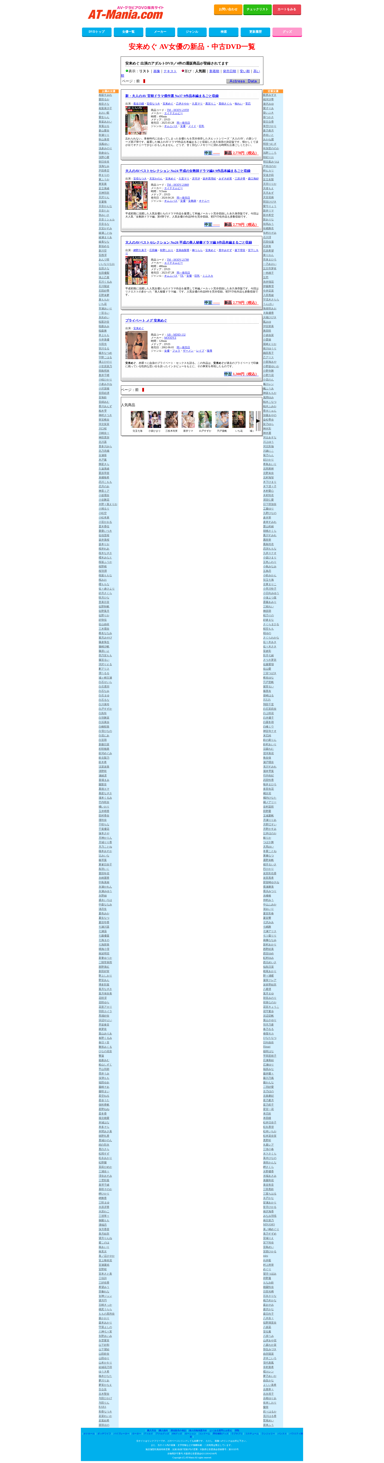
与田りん (104, 1402)
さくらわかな (271, 637)
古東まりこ (269, 584)
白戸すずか (105, 708)
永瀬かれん (105, 886)
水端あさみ (269, 1175)
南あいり (104, 1247)
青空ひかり (269, 126)
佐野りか (104, 615)
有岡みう (268, 224)
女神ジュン (105, 1296)
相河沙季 (268, 99)
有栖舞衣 (268, 228)
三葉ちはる (269, 1193)
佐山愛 (267, 668)
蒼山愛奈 (104, 130)
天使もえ (268, 188)
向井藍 (267, 1260)
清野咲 (103, 771)
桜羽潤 (103, 570)
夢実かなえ (105, 1384)
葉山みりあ (105, 1033)
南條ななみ (269, 940)
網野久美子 (140, 250)
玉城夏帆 (268, 815)
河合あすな (269, 437)
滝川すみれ (269, 766)
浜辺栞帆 (268, 1015)
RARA (102, 1407)
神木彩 (267, 428)
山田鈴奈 (104, 1353)
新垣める (104, 246)
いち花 (103, 304)
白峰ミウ (268, 726)
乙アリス (268, 357)
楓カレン (268, 384)
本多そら (104, 1126)
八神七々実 (105, 1331)
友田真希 (268, 877)
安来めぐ (168, 103)
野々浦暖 (268, 975)
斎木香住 (104, 526)
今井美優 (104, 339)
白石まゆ (104, 695)
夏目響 (267, 917)
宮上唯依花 (105, 1260)
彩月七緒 (268, 655)
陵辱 (209, 350)
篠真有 (267, 691)
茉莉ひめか (105, 1167)
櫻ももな (104, 584)
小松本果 (104, 517)
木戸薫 (103, 459)
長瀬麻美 (268, 886)
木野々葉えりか (108, 504)
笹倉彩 (267, 651)
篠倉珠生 (104, 642)
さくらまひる (271, 624)
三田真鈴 (268, 1189)
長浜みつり (269, 891)
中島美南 (104, 882)
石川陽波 (104, 286)
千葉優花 (104, 828)
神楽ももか (269, 393)
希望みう (104, 1287)
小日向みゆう (271, 593)
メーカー (160, 31)
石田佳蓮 (268, 241)
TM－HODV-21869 (178, 184)
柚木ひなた (105, 1376)
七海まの (104, 940)
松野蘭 (103, 1162)
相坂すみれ (105, 95)
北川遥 (103, 441)
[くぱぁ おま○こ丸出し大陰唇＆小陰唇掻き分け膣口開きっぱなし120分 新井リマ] (188, 427)
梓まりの (104, 175)
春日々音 (104, 1042)
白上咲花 (268, 713)
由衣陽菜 (268, 1353)
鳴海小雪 (104, 949)
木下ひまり (269, 482)
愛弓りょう (269, 206)
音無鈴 (103, 397)
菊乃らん (268, 455)
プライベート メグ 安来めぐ (146, 320)
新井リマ (268, 210)
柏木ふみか (269, 406)
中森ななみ (105, 904)
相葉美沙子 (105, 108)
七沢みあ (268, 922)
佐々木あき (269, 642)
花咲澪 (103, 998)
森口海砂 (253, 178)
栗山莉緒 (268, 526)
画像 (156, 71)
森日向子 (268, 1313)
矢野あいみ (105, 1336)
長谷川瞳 (138, 103)
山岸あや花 (269, 1340)
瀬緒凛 (103, 775)
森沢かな (268, 1309)
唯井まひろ (269, 784)
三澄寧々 (104, 1215)
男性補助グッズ (220, 1433)
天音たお (104, 210)
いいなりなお (107, 264)
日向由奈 (268, 1042)
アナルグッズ (162, 1433)
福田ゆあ (104, 1082)
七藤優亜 (104, 935)
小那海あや (269, 361)
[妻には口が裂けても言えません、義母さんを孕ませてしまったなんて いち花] (239, 427)
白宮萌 (103, 740)
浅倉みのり (105, 148)
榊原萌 (267, 611)
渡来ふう (268, 1425)
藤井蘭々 (268, 1073)
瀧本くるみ (105, 797)
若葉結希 (104, 1420)
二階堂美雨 (105, 962)
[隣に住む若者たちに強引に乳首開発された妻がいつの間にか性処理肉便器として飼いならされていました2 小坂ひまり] (154, 427)
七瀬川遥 (104, 926)
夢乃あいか (269, 1376)
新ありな (268, 219)
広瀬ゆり (268, 1064)
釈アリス (104, 668)
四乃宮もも (105, 655)
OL (182, 275)
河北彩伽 (268, 446)
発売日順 (229, 71)
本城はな (104, 1122)
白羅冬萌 (268, 722)
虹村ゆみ (268, 957)
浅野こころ (269, 152)
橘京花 (267, 793)
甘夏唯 (103, 201)
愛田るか (104, 99)
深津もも (104, 1078)
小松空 (103, 513)
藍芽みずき (269, 95)
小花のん (268, 379)
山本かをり (105, 1362)
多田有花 (268, 788)
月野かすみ (269, 828)
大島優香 (268, 312)
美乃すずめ (269, 1233)
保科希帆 (104, 1104)
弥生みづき (269, 1349)
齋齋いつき (105, 530)
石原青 (267, 246)
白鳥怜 (103, 713)
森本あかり (105, 1322)
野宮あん (104, 980)
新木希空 (268, 215)
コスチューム (252, 1433)
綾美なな (104, 241)
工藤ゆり (268, 508)
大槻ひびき (269, 317)
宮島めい (268, 1247)
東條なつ (268, 855)
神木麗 (267, 433)
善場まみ (104, 780)
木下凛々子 (269, 486)
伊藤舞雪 (268, 286)
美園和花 (268, 1180)
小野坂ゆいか (271, 366)
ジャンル (192, 31)
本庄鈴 (267, 1113)
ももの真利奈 (107, 1313)
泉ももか (104, 299)
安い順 (245, 71)
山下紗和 (104, 1344)
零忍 (248, 103)
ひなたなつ (269, 1038)
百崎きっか (105, 1304)
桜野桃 (103, 566)
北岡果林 (268, 468)
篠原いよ (104, 651)
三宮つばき (269, 673)
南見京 (103, 1251)
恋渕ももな (269, 548)
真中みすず (225, 250)
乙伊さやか (182, 103)
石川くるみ (105, 281)
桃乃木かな (269, 1300)
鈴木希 (103, 762)
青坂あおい (105, 121)
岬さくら (268, 1167)
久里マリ (197, 103)
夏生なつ (104, 917)
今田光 (103, 344)
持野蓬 (267, 1278)
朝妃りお (268, 157)
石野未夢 (104, 295)
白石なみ (104, 691)
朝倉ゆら (104, 152)
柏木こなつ (269, 401)
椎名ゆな (268, 677)
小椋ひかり (105, 379)
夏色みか (104, 913)
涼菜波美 (104, 766)
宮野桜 (103, 1269)
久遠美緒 (104, 468)
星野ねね (104, 1109)
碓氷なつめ (105, 353)
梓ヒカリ (268, 170)
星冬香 (103, 1113)
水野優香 (268, 1171)
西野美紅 (104, 966)
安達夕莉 (268, 175)
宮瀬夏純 (104, 1264)
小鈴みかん (269, 575)
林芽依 (103, 1029)
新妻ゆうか (105, 957)
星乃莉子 (268, 1104)
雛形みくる (105, 1046)
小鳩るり (104, 508)
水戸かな (268, 1198)
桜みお (103, 579)
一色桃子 (268, 272)
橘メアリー (269, 802)
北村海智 (268, 477)
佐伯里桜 (104, 535)
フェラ (176, 350)
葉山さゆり (269, 1020)
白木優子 (268, 717)
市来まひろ (269, 259)
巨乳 (201, 126)
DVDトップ (97, 31)
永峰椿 (267, 895)
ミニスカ (207, 275)
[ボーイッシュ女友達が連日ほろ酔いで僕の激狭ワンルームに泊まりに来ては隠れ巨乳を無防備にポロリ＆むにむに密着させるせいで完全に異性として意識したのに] (222, 427)
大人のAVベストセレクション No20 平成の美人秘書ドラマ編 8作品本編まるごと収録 (188, 242)
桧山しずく (105, 1064)
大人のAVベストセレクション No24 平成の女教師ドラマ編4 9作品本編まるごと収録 (187, 171)
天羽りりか (269, 183)
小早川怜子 (269, 588)
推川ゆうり (269, 348)
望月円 (103, 1300)
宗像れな (104, 1291)
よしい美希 (269, 1384)
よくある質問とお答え (221, 1430)
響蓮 (101, 1055)
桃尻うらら (105, 1309)
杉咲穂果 (104, 748)
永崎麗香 (104, 877)
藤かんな (268, 1082)
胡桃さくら (269, 530)
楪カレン (268, 1371)
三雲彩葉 (104, 1180)
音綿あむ (104, 401)
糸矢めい (104, 317)
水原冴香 (104, 1207)
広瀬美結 (268, 1060)
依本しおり (269, 1402)
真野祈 (267, 1140)
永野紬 (103, 895)
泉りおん (268, 255)
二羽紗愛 (268, 1086)
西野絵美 (268, 949)
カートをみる (287, 9)
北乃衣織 (104, 450)
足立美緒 (104, 188)
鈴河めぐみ (105, 753)
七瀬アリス (269, 931)
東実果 (103, 183)
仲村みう (268, 900)
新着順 (214, 71)
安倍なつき (153, 103)
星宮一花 (268, 1109)
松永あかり (105, 1158)
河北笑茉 (104, 424)
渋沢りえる (105, 664)
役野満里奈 (269, 1322)
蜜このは (104, 1242)
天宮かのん (156, 178)
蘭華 (265, 1407)
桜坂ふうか (105, 562)
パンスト (282, 1433)
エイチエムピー (173, 113)
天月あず (268, 192)
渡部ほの (104, 1425)
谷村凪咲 (268, 806)
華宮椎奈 (104, 419)
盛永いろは (105, 900)
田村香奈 (104, 815)
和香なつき (105, 1411)
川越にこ (268, 450)
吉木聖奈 (104, 1393)
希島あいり (269, 464)
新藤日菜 (104, 744)
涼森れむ (268, 748)
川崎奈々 (104, 433)
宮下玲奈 (268, 1242)
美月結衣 (104, 1233)
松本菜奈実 (269, 1135)
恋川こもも (105, 482)
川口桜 (103, 428)
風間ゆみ (268, 397)
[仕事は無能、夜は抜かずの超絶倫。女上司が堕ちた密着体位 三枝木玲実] (171, 427)
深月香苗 (104, 1229)
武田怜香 (268, 780)
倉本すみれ (269, 522)
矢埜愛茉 (104, 1340)
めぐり (267, 1269)
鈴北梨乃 (104, 757)
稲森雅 (103, 330)
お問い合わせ (228, 9)
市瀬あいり (105, 308)
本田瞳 (267, 1118)
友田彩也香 (269, 873)
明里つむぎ (269, 143)
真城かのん (105, 1140)
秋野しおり (166, 250)
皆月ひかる (269, 1207)
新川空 (103, 250)
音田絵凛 (104, 393)
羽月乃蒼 (268, 1024)
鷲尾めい (268, 1420)
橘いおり (104, 806)
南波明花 (104, 953)
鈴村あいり (269, 744)
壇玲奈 (103, 820)
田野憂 (267, 811)
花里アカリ (105, 1006)
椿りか (267, 837)
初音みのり (269, 998)
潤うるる (104, 673)
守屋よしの (105, 1327)
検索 (224, 31)
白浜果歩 (104, 722)
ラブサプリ (236, 1433)
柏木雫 (103, 410)
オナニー (204, 200)
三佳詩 (103, 1278)
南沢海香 (268, 1211)
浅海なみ (104, 166)
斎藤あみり (269, 602)
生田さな (104, 268)
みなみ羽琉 (269, 1215)
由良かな (268, 1380)
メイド (192, 126)
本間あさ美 (105, 1131)
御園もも (104, 1220)
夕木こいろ (269, 1358)
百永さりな (269, 1296)
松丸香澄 (268, 1126)
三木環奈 (104, 628)
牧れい (239, 103)
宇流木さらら (271, 299)
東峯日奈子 (105, 864)
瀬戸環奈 (268, 762)
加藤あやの (269, 415)
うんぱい (268, 304)
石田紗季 (104, 290)
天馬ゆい (268, 846)
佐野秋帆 (104, 606)
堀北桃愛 (104, 1118)
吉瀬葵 (103, 455)
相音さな (104, 103)
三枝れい (268, 606)
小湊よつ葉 (269, 597)
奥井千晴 (104, 375)
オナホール (89, 1433)
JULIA (267, 699)
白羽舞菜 (104, 717)
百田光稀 (268, 1291)
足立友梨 (268, 179)
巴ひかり (268, 869)
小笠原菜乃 (105, 366)
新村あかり (269, 944)
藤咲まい (104, 1091)
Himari (266, 1046)
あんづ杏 (104, 259)
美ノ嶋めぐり (271, 1229)
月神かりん (105, 837)
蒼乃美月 (268, 130)
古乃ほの (268, 1091)
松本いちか (269, 1131)
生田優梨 (104, 272)
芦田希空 (104, 170)
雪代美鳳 (268, 1362)
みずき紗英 (225, 178)
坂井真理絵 (209, 178)
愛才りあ (268, 108)
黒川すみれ (269, 535)
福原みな (268, 1069)
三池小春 (268, 1149)
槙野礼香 (104, 1135)
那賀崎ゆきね (271, 882)
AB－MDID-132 (176, 334)
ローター (136, 1433)
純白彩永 (104, 1144)
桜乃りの (268, 615)
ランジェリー (268, 1433)
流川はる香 (269, 1416)
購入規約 (163, 1430)
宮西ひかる (269, 1251)
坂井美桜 (104, 539)
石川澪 (267, 237)
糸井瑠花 (268, 281)
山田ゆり (104, 1358)
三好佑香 (104, 1282)
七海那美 (104, 944)
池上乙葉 (104, 277)
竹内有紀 (268, 775)
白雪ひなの (105, 731)
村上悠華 (268, 1264)
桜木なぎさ (105, 553)
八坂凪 (267, 1327)
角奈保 (267, 757)
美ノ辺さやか (107, 1255)
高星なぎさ (105, 793)
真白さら (104, 1149)
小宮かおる (105, 522)
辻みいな (104, 855)
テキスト (170, 71)
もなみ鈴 (268, 1282)
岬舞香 (103, 1198)
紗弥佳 (103, 619)
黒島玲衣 (268, 544)
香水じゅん (269, 410)
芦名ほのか (269, 166)
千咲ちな (104, 824)
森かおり (104, 1318)
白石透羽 (104, 686)
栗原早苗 (104, 473)
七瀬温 (103, 931)
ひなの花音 (105, 1051)
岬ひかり (104, 1193)
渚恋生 (103, 909)
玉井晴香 (104, 811)
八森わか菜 (269, 1344)
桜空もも (268, 628)
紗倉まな (268, 619)
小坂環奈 (104, 495)
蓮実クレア (269, 980)
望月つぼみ (269, 1273)
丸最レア (268, 1144)
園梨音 (103, 784)
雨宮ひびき (269, 201)
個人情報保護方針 (198, 1430)
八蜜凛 (267, 989)
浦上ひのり (105, 361)
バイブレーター (121, 1433)
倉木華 (267, 517)
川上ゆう (268, 441)
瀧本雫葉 (268, 771)
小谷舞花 (104, 499)
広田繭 (153, 250)
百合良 (103, 1389)
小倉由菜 (268, 335)
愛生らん (104, 117)
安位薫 (267, 1331)
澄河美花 (268, 753)
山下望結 (104, 1349)
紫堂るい (268, 686)
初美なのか (269, 1002)
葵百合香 (268, 121)
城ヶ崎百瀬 (105, 677)
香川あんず (105, 406)
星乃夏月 (268, 1100)
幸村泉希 (268, 1367)
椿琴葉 (103, 860)
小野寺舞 (268, 370)
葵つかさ (268, 117)
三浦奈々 (104, 1171)
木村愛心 (268, 490)
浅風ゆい (104, 143)
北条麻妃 (268, 1095)
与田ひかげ (105, 1398)
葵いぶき (268, 112)
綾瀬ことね (105, 232)
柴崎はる (268, 695)
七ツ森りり (269, 935)
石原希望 (268, 250)
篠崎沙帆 (104, 646)
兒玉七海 (268, 579)
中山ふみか (269, 904)
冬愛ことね (269, 851)
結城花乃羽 (105, 1367)
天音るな (104, 224)
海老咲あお (269, 308)
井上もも (104, 335)
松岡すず (104, 1153)
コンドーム (204, 1433)
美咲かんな (269, 1162)
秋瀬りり (104, 135)
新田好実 (104, 971)
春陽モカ (268, 1033)
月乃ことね (105, 846)
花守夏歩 (268, 1011)
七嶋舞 (267, 926)
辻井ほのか (269, 833)
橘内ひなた (269, 797)
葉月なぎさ (105, 989)
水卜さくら (269, 1153)
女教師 (192, 200)
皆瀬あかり (269, 1202)
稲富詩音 (104, 321)
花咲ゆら (104, 1002)
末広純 (267, 735)
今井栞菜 (268, 290)
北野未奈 (268, 473)
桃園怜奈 (268, 1287)
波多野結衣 (269, 984)
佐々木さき (269, 646)
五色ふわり (269, 562)
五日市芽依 (269, 268)
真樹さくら (225, 103)
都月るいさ (269, 864)
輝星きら (104, 464)
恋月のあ (104, 486)
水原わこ (104, 1211)
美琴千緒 (104, 1184)
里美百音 (104, 602)
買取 (237, 1430)
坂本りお (104, 544)
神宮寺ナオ (269, 731)
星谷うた (104, 1100)
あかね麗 (268, 139)
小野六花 (268, 375)
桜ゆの (267, 633)
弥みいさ (104, 215)
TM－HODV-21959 (178, 110)
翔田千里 (268, 704)
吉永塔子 (268, 1393)
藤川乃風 (268, 1078)
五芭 (265, 277)
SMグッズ (177, 1433)
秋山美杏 (104, 139)
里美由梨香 (182, 250)
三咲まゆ (104, 1202)
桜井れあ (104, 548)
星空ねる (104, 1095)
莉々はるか (269, 1411)
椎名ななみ (105, 633)
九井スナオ (269, 553)
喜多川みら (105, 446)
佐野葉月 (104, 611)
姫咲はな (268, 1051)
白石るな (104, 699)
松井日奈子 (269, 1122)
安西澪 (103, 255)
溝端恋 (103, 1224)
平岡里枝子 (269, 1055)
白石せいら (105, 682)
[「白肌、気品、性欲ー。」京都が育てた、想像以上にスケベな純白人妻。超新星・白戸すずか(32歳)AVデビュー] (205, 427)
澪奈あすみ (105, 1175)
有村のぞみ (269, 232)
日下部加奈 (269, 504)
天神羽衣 (104, 192)
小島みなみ (269, 566)
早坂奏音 (104, 1024)
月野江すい (269, 824)
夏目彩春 (268, 913)
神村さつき (105, 415)
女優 (183, 126)
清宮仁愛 (268, 499)
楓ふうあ (268, 388)
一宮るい (104, 312)
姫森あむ (104, 1060)
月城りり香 (105, 842)
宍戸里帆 (268, 682)
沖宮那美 (268, 326)
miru (265, 1255)
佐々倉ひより (107, 588)
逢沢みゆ (268, 103)
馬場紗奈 (104, 1015)
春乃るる (268, 1029)
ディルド (148, 1433)
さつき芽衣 (269, 659)
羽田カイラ (105, 1011)
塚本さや (104, 833)
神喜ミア (104, 490)
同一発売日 (183, 122)
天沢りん (104, 197)
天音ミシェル (107, 219)
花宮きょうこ (271, 1006)
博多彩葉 (104, 984)
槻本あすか (105, 851)
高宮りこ (210, 103)
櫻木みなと (105, 557)
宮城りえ (268, 1238)
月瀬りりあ (269, 820)
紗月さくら (105, 593)
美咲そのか (105, 1189)
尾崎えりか (269, 344)
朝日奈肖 (104, 161)
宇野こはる (105, 357)
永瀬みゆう (105, 891)
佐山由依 (104, 624)
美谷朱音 (268, 1184)
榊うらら (197, 250)
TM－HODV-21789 (178, 259)
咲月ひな (104, 597)
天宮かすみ (105, 228)
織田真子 (268, 353)
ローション (190, 1433)
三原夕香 (240, 178)
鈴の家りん (269, 740)
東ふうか (104, 179)
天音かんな (105, 206)
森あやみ (268, 1304)
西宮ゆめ (268, 953)
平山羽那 (104, 1069)
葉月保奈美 (105, 993)
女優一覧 (128, 31)
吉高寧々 (268, 1389)
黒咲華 (267, 539)
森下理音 (240, 250)
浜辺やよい (105, 1020)
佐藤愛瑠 (268, 664)
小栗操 (267, 339)
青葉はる (104, 126)
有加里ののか (271, 148)
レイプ (200, 350)
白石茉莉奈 (269, 708)
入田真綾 (268, 295)
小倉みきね (105, 384)
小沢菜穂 (104, 388)
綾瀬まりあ (105, 237)
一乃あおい (269, 264)
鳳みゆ (267, 321)
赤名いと (268, 135)
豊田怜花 (104, 873)
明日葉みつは (271, 161)
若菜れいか (105, 1416)
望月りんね (105, 1238)
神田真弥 (104, 437)
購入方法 (151, 1430)
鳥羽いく (104, 869)
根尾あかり (269, 971)
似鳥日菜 (268, 966)
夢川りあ (104, 1380)
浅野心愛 (104, 157)
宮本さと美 (105, 1273)
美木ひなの (269, 1158)
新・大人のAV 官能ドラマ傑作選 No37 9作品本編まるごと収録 (172, 96)
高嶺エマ (104, 788)
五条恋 (267, 570)
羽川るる (104, 348)
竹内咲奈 (104, 802)
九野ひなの (269, 513)
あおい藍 (104, 112)
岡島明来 (104, 370)
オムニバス (171, 126)
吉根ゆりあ (269, 1398)
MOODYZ (170, 337)
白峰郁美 (104, 726)
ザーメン (188, 350)
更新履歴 (255, 31)
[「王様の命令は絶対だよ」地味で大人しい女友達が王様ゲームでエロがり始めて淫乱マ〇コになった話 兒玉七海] (137, 427)
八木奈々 (268, 1318)
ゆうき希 (104, 1371)
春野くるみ (105, 1038)
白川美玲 (104, 704)
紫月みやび (105, 637)
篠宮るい (104, 659)
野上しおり (105, 975)
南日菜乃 (268, 1220)
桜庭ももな (105, 575)
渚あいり (268, 909)
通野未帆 (268, 860)
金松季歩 (268, 419)
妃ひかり (268, 459)
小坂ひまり (269, 557)
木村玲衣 (268, 495)
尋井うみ (104, 1073)
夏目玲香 (104, 922)
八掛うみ (268, 1336)
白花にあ (104, 735)
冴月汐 (196, 178)
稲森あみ (104, 326)
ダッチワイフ (104, 1433)
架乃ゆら (268, 424)
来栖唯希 (104, 477)
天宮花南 (268, 197)
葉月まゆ (268, 993)
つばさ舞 (268, 842)
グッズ (287, 31)
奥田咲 (267, 330)
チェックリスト (257, 9)
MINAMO (269, 1224)
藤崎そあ (104, 1086)
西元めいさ (269, 962)
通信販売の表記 (178, 1430)
